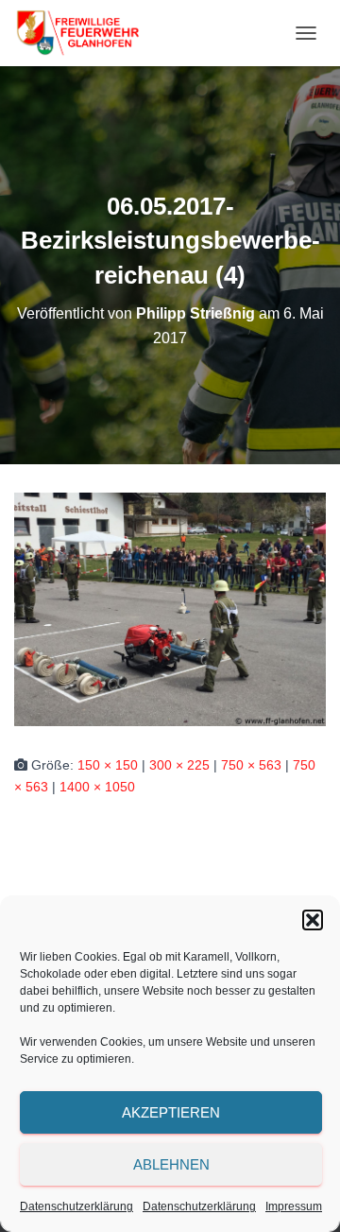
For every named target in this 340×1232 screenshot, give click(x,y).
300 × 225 (179, 764)
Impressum (293, 1206)
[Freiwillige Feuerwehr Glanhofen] (84, 33)
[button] (312, 920)
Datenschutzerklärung (76, 1206)
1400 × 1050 (97, 786)
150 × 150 (107, 764)
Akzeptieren (171, 1112)
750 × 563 (251, 764)
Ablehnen (171, 1164)
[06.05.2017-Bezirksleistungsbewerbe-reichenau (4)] (170, 608)
